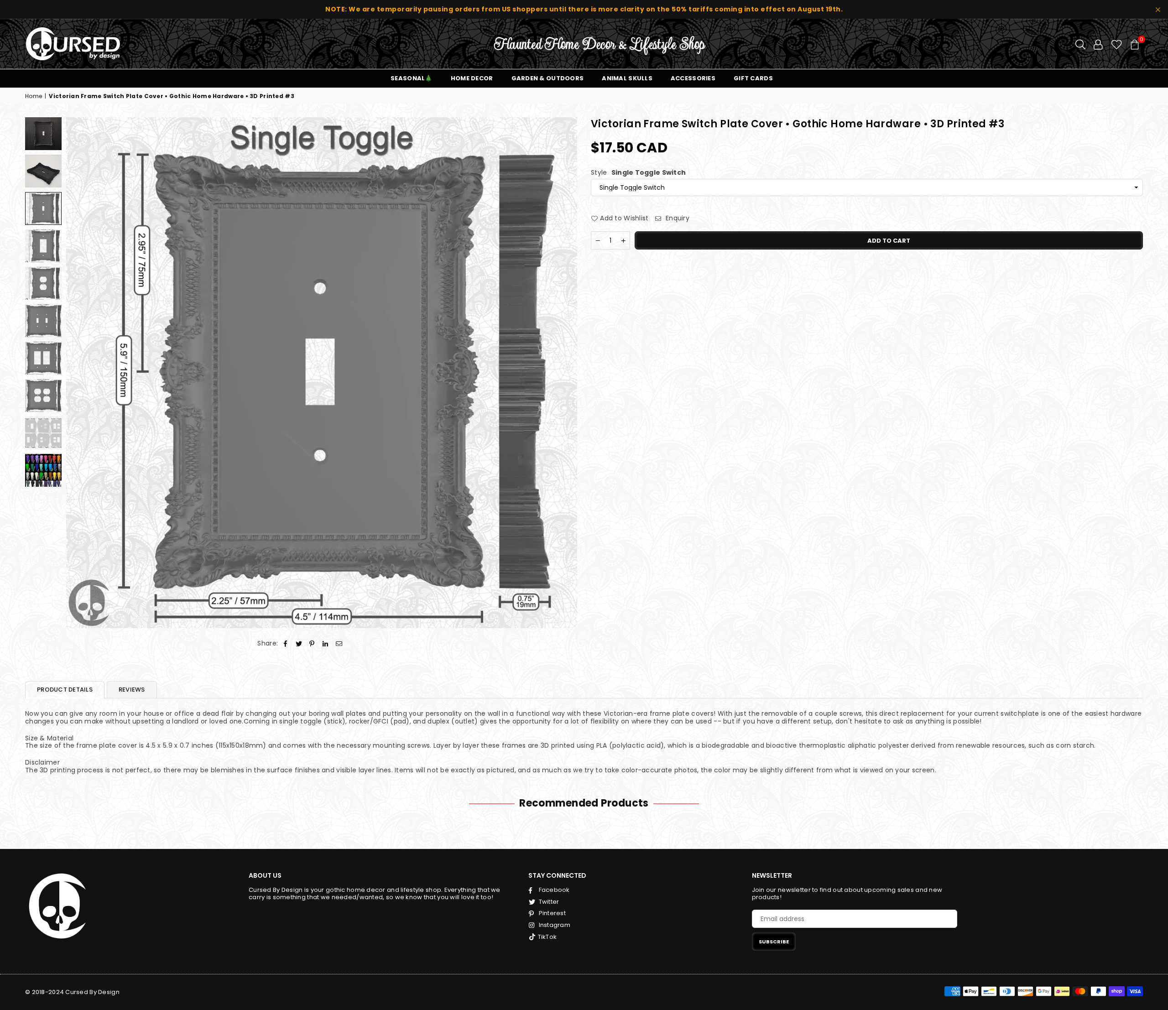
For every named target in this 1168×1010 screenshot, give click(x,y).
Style (638, 172)
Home (33, 96)
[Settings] (1098, 44)
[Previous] (79, 372)
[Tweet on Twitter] (299, 643)
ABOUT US (265, 875)
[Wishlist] (1116, 44)
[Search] (1080, 44)
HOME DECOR (472, 78)
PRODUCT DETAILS (65, 689)
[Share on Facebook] (285, 643)
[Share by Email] (339, 643)
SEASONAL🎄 (412, 78)
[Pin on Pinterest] (312, 643)
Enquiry (676, 218)
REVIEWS (132, 689)
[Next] (565, 372)
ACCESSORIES (693, 78)
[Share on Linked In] (325, 643)
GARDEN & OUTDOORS (547, 78)
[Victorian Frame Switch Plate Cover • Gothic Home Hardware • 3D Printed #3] (43, 133)
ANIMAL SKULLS (627, 78)
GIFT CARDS (753, 78)
